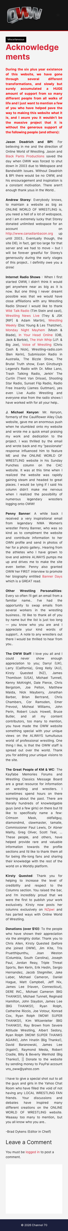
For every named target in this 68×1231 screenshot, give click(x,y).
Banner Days (52, 576)
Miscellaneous (16, 39)
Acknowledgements (32, 51)
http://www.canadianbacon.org (29, 233)
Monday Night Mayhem (25, 330)
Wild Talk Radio (17, 311)
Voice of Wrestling (37, 345)
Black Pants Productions (25, 156)
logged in (33, 1152)
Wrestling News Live (22, 316)
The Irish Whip (41, 340)
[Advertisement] (34, 1189)
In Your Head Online (36, 335)
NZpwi (49, 909)
